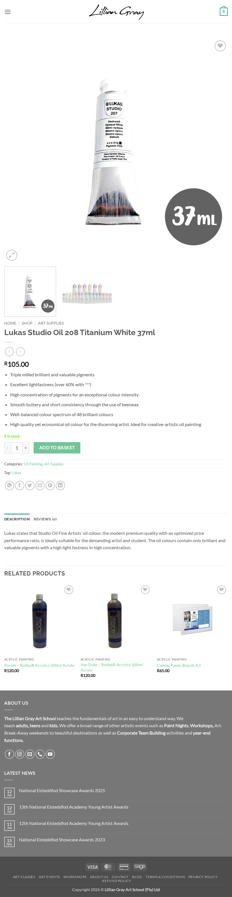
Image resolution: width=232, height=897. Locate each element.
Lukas (16, 472)
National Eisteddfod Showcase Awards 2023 (62, 839)
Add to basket (57, 447)
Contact (120, 877)
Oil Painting (33, 464)
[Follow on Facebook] (9, 754)
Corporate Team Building (141, 732)
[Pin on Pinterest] (50, 485)
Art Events (49, 877)
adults (22, 725)
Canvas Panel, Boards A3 (179, 665)
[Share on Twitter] (30, 485)
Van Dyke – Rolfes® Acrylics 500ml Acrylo (112, 667)
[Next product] (9, 351)
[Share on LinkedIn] (60, 485)
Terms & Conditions (165, 877)
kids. (54, 725)
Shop (27, 323)
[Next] (216, 150)
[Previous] (16, 150)
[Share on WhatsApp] (9, 485)
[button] (7, 12)
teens (35, 725)
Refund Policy (116, 881)
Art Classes (24, 877)
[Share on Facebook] (19, 485)
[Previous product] (20, 351)
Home (10, 323)
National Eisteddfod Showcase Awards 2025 (62, 790)
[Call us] (40, 754)
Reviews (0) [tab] (45, 519)
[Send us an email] (30, 754)
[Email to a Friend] (40, 485)
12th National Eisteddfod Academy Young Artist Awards (73, 823)
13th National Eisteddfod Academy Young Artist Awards (73, 806)
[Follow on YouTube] (50, 754)
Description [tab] (17, 519)
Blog (137, 877)
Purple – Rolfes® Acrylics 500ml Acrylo (39, 665)
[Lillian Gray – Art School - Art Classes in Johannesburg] (116, 12)
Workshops (201, 725)
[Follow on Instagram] (19, 754)
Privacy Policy (203, 877)
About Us (99, 877)
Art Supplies (51, 323)
